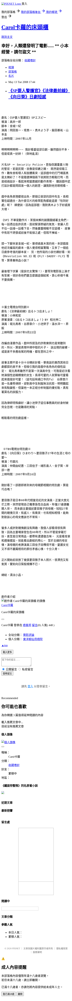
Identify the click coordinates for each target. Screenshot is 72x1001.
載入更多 (7, 652)
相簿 (11, 67)
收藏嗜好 (30, 60)
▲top (4, 645)
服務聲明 (37, 952)
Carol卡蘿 (7, 605)
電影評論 (28, 634)
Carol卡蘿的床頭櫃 (24, 27)
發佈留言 (7, 673)
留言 (35, 625)
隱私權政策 (62, 948)
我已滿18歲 (8, 994)
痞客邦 (27, 625)
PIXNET (16, 948)
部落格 (12, 71)
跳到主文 (7, 36)
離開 (20, 994)
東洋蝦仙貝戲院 (33, 639)
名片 (11, 75)
